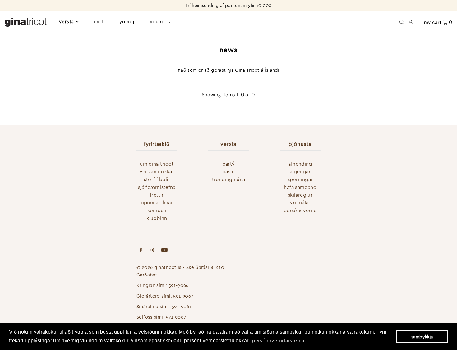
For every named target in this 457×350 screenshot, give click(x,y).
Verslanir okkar (157, 171)
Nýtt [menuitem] (99, 22)
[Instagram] (152, 250)
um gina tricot (156, 164)
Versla (66, 22)
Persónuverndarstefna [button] (278, 340)
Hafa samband (300, 187)
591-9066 (178, 285)
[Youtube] (164, 250)
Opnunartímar (157, 202)
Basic (228, 171)
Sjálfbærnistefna (157, 187)
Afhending (300, 164)
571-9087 (176, 317)
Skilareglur (300, 195)
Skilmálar (300, 202)
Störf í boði (157, 179)
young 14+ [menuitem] (162, 22)
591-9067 (183, 296)
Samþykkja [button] (422, 336)
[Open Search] (402, 22)
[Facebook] (141, 250)
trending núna (228, 179)
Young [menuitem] (127, 22)
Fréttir (157, 195)
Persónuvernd (300, 210)
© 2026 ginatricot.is (159, 267)
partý (228, 164)
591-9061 (182, 306)
